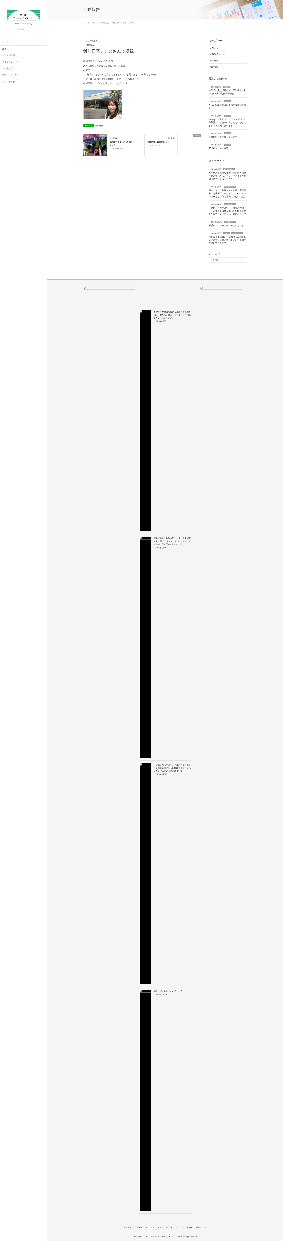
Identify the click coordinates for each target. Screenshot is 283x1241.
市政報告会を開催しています (223, 137)
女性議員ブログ (9, 68)
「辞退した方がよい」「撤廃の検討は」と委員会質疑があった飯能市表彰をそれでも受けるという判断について (227, 211)
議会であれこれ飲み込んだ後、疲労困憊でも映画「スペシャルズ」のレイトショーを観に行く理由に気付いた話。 (227, 193)
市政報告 (214, 60)
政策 (4, 49)
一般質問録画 (8, 55)
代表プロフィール (10, 62)
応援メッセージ (9, 75)
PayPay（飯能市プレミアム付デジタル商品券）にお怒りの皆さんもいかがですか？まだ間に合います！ (227, 122)
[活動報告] (95, 145)
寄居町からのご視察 (218, 148)
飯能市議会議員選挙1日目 (158, 142)
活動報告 (90, 45)
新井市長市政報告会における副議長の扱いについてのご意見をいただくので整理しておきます (227, 240)
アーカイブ (214, 254)
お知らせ (6, 42)
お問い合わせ (8, 82)
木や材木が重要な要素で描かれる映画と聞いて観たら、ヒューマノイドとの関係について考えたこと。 (227, 176)
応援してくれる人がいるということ (226, 225)
